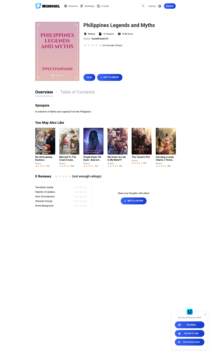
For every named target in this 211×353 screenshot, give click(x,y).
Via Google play (191, 342)
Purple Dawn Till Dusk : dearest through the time (92, 158)
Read (89, 77)
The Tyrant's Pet (141, 157)
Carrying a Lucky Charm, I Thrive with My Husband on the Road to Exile (165, 158)
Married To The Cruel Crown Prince (67, 158)
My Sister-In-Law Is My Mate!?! (117, 158)
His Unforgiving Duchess (43, 158)
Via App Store (191, 333)
